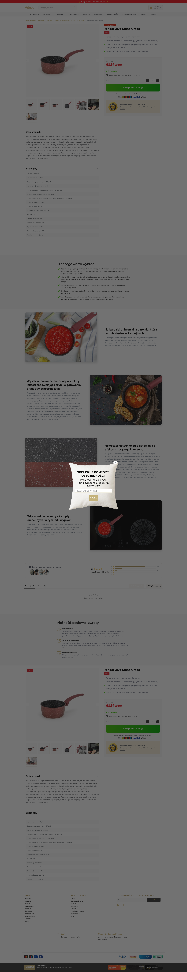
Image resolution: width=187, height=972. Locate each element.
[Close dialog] (115, 462)
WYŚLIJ (93, 498)
